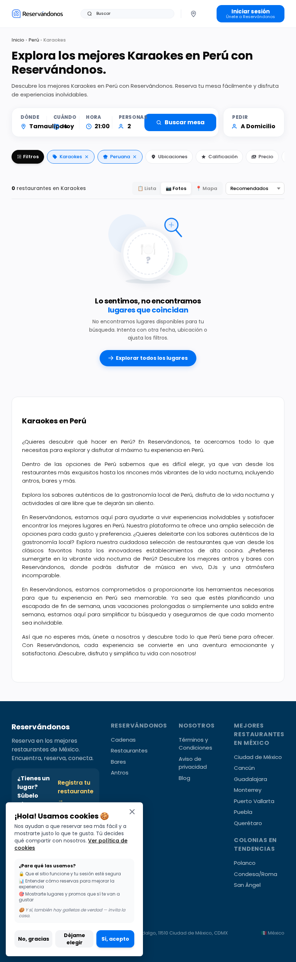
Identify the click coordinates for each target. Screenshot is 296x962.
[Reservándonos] (37, 13)
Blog (184, 778)
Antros (120, 772)
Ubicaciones (172, 156)
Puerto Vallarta (254, 801)
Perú (34, 39)
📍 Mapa (206, 188)
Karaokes (71, 156)
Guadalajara (250, 779)
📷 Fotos (176, 188)
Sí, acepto (115, 938)
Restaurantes (129, 750)
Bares (118, 761)
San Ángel (247, 885)
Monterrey (247, 790)
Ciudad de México (258, 757)
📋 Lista (147, 188)
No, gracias (33, 938)
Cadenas (123, 739)
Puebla (243, 812)
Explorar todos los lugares (152, 358)
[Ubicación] (193, 14)
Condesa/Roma (255, 874)
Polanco (245, 863)
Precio (265, 156)
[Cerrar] (132, 811)
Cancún (244, 768)
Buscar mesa (185, 122)
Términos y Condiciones (195, 744)
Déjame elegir (74, 939)
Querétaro (248, 823)
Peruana (120, 156)
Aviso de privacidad (193, 763)
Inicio (18, 39)
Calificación (223, 156)
